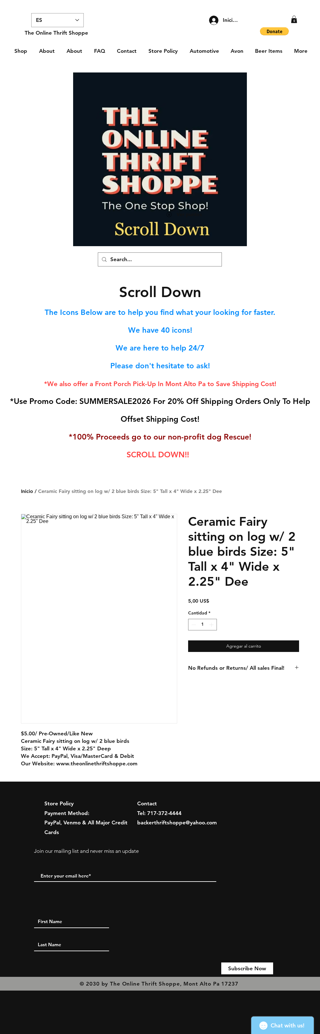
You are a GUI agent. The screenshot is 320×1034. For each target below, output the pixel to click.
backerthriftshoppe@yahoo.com (177, 822)
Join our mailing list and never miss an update (86, 851)
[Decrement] (193, 624)
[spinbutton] (202, 624)
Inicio (27, 491)
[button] (294, 19)
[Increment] (212, 624)
